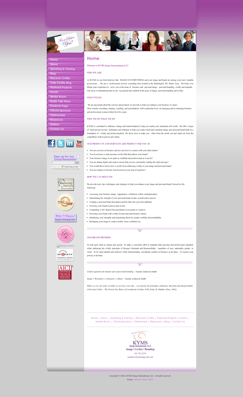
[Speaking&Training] (65, 68)
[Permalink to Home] (93, 58)
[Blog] (166, 321)
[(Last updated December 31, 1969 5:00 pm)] (65, 178)
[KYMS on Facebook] (51, 140)
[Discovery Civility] (145, 317)
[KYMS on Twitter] (60, 140)
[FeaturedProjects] (65, 87)
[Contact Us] (178, 321)
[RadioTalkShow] (65, 101)
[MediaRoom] (65, 96)
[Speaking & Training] (121, 317)
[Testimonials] (140, 321)
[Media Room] (103, 321)
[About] (104, 317)
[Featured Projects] (167, 317)
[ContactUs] (65, 128)
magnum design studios (144, 379)
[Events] (183, 317)
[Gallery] (65, 124)
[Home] (94, 317)
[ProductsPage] (65, 105)
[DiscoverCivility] (65, 77)
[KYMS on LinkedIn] (70, 140)
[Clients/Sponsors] (122, 321)
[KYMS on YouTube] (79, 140)
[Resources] (156, 321)
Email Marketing (61, 169)
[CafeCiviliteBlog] (65, 82)
